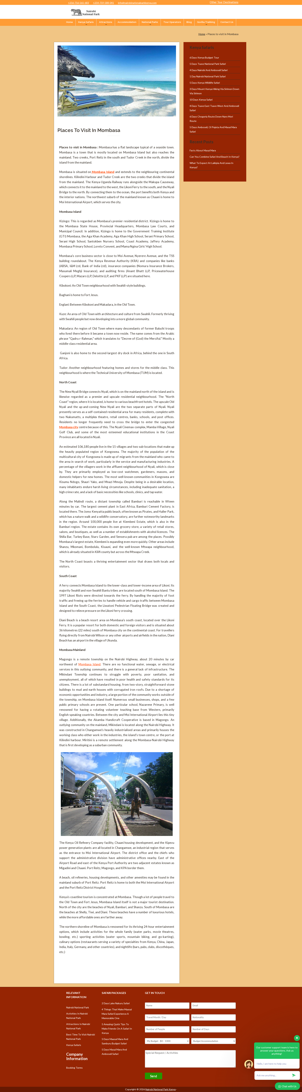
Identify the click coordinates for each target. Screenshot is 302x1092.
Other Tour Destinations (224, 2)
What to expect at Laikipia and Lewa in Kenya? (211, 165)
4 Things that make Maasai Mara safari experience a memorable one (117, 1014)
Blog (189, 22)
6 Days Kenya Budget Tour (204, 57)
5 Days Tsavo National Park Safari (208, 63)
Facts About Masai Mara (203, 150)
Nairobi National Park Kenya (160, 1089)
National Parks (150, 22)
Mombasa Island (102, 172)
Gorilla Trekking (206, 22)
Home (69, 22)
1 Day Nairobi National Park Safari (208, 76)
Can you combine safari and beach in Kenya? (214, 156)
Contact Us (226, 22)
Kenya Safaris (86, 22)
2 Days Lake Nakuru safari (116, 1003)
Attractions (105, 22)
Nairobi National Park (77, 1007)
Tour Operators (172, 22)
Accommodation (127, 22)
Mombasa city (68, 427)
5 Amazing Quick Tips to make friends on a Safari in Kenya (117, 1028)
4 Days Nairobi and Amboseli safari (209, 70)
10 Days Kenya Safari (201, 99)
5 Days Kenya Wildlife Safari (205, 82)
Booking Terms (74, 1067)
